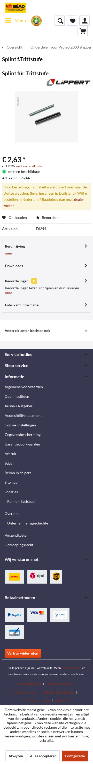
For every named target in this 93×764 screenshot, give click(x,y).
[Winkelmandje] (83, 31)
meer (9, 253)
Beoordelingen (16, 281)
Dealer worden (26, 692)
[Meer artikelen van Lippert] (69, 83)
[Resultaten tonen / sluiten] (60, 20)
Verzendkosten (16, 535)
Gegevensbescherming (23, 434)
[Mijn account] (84, 20)
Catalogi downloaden (58, 692)
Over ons (12, 513)
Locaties (11, 492)
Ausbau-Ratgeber (19, 406)
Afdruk (10, 453)
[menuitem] (15, 20)
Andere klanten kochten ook (27, 330)
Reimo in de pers (18, 473)
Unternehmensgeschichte (27, 523)
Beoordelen (50, 217)
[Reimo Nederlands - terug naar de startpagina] (15, 8)
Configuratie (75, 756)
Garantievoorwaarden (22, 444)
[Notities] (72, 20)
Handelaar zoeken (60, 684)
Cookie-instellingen (20, 425)
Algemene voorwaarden (24, 387)
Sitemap (11, 482)
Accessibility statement (23, 415)
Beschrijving (15, 246)
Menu (20, 20)
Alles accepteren (43, 756)
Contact (31, 700)
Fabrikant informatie (21, 305)
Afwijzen (16, 756)
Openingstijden (17, 396)
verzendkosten (71, 668)
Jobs (8, 463)
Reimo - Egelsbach (21, 501)
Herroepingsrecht (19, 545)
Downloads (14, 266)
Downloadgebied (28, 684)
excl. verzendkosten (29, 166)
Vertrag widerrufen (22, 653)
